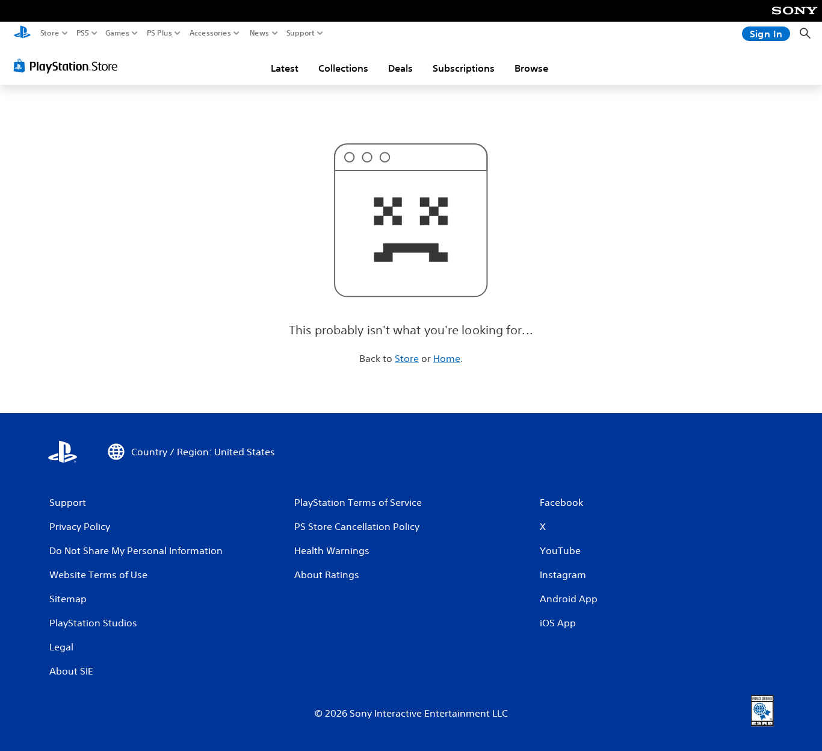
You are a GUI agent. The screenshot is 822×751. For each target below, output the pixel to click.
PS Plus (159, 33)
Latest (284, 68)
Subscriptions (464, 68)
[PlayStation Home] (22, 33)
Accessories (210, 33)
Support (300, 33)
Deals (400, 68)
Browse (531, 68)
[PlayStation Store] (69, 65)
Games (117, 33)
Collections (343, 68)
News (260, 33)
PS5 (82, 33)
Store (50, 33)
